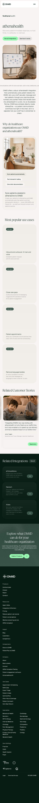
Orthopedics (23, 724)
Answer (5, 590)
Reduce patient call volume (11, 614)
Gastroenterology (25, 719)
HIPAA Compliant (8, 623)
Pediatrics (23, 727)
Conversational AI (8, 675)
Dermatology (24, 716)
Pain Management (8, 727)
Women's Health (7, 737)
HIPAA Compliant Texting (10, 669)
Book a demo (7, 663)
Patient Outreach (8, 701)
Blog (4, 633)
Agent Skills (6, 605)
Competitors (6, 639)
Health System (7, 752)
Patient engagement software (12, 672)
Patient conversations (9, 617)
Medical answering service (11, 620)
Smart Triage (6, 690)
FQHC (4, 749)
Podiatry (22, 730)
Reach (4, 593)
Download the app (13, 775)
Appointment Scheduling (10, 685)
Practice (5, 746)
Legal (4, 775)
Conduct (5, 595)
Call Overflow (7, 696)
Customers (6, 636)
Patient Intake (7, 693)
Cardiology (23, 713)
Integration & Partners (9, 608)
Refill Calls (6, 688)
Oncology (5, 724)
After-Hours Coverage (9, 698)
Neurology (23, 722)
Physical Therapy (8, 730)
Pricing (5, 611)
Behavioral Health (8, 713)
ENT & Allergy (7, 719)
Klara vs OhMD (7, 647)
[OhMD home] (6, 4)
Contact (5, 666)
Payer (4, 755)
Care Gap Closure (8, 704)
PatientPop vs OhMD (9, 650)
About (4, 660)
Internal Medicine (8, 722)
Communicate (7, 587)
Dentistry (5, 716)
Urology (22, 732)
